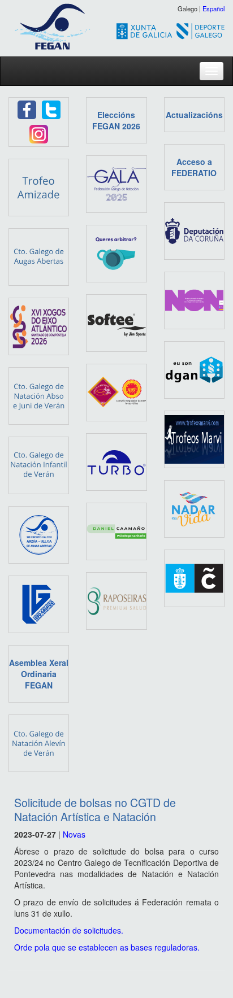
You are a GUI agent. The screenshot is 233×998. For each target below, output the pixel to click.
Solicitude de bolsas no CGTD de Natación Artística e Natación (95, 809)
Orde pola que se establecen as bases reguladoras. (107, 947)
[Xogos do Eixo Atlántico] (38, 325)
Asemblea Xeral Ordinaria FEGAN (38, 674)
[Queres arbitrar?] (116, 252)
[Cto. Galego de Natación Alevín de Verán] (38, 742)
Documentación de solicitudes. (68, 930)
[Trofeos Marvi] (194, 438)
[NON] (194, 299)
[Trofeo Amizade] (38, 186)
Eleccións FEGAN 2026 (116, 120)
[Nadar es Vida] (194, 507)
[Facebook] (27, 108)
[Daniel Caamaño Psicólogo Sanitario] (116, 530)
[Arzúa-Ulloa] (116, 391)
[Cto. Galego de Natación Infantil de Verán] (38, 464)
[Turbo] (116, 461)
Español (213, 8)
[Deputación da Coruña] (194, 230)
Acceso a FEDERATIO (194, 167)
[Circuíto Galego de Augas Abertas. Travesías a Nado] (38, 533)
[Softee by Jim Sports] (116, 322)
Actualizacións (194, 114)
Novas (74, 834)
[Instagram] (39, 132)
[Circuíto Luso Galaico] (38, 603)
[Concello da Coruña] (194, 577)
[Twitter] (51, 108)
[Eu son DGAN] (194, 368)
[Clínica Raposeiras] (116, 599)
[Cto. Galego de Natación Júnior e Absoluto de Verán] (38, 394)
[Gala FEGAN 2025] (116, 183)
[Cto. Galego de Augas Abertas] (38, 256)
